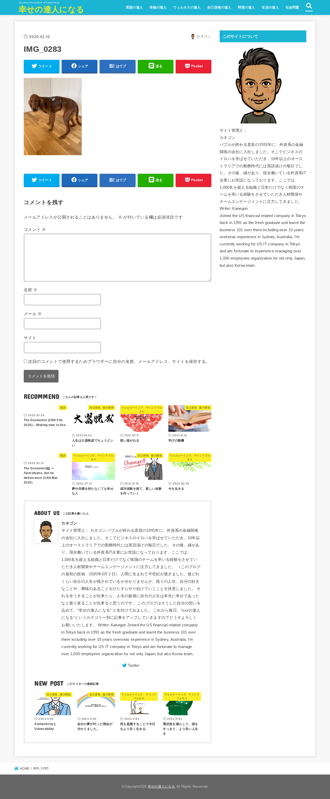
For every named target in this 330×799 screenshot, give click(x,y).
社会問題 (292, 7)
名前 (31, 289)
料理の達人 (246, 7)
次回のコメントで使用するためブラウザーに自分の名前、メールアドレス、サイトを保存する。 (119, 361)
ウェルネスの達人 (187, 7)
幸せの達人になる (51, 9)
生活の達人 (270, 7)
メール (33, 313)
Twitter (133, 665)
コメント (35, 229)
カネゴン (69, 523)
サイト (30, 337)
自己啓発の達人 (219, 7)
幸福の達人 (158, 7)
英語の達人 (134, 7)
